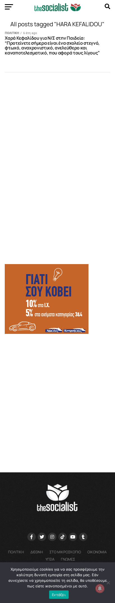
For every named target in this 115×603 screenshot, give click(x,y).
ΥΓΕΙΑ (49, 559)
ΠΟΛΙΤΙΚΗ (16, 551)
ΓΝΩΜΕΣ (68, 559)
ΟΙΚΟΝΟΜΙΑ (97, 551)
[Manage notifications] (99, 588)
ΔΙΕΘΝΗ (36, 551)
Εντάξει (59, 594)
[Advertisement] (57, 400)
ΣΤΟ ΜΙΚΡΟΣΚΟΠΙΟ (65, 551)
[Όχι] (108, 582)
